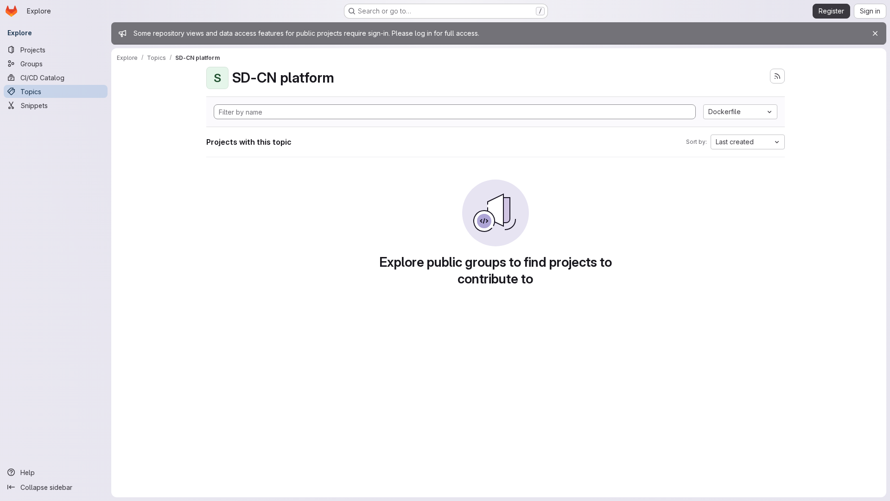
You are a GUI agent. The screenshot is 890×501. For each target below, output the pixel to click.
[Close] (875, 33)
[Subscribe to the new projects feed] (777, 76)
